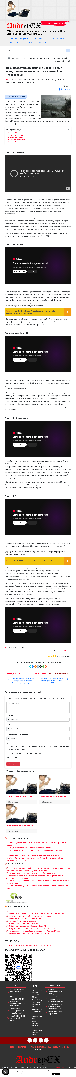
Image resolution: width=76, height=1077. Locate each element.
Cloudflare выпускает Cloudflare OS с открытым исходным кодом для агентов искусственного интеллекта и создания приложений (38, 869)
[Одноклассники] (35, 666)
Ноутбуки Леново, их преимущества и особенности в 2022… (55, 1006)
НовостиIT (43, 674)
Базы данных (58, 39)
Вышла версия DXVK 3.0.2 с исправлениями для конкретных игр (34, 855)
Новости (42, 43)
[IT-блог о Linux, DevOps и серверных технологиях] (18, 9)
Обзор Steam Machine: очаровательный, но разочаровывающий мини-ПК (17, 993)
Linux (34, 39)
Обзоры (32, 43)
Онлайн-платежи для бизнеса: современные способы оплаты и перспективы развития (38, 887)
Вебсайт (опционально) (18, 734)
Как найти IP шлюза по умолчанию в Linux (25, 918)
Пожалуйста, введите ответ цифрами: (26, 753)
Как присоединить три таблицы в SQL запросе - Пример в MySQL (34, 931)
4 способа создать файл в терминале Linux (26, 911)
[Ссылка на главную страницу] (24, 24)
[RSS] (29, 1040)
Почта (11, 725)
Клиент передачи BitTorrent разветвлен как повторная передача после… (37, 1027)
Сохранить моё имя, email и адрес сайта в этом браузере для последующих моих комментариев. (39, 748)
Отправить (14, 764)
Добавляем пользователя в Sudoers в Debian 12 (27, 926)
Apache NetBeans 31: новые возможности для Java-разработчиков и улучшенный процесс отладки (34, 877)
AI (21, 43)
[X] (40, 666)
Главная (13, 39)
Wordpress (44, 39)
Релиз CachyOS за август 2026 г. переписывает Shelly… (37, 1014)
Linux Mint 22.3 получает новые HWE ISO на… (37, 993)
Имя (11, 715)
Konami (9, 674)
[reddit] (46, 666)
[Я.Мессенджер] (30, 666)
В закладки (66, 89)
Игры (15, 80)
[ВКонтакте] (33, 666)
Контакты (38, 1050)
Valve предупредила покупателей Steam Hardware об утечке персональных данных (37, 844)
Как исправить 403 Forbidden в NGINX (23, 923)
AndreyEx (66, 651)
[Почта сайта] (35, 1040)
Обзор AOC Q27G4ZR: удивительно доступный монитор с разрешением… (17, 1002)
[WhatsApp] (43, 666)
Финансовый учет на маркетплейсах (55, 1013)
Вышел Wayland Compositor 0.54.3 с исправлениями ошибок (56, 999)
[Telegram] (38, 666)
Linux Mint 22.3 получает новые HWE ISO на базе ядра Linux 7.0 (33, 873)
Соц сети (24, 39)
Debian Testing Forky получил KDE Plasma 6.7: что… (37, 1003)
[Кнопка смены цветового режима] (5, 1071)
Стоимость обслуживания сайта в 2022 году (56, 992)
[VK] (41, 1040)
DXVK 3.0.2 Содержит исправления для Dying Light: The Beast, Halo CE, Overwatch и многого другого (34, 859)
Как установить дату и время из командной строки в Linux (32, 929)
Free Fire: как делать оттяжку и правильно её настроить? (31, 945)
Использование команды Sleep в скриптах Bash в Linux (30, 916)
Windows (14, 43)
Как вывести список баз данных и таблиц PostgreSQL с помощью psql (36, 913)
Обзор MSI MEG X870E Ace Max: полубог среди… (17, 1018)
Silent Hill (16, 674)
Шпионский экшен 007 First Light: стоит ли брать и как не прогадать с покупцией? (34, 851)
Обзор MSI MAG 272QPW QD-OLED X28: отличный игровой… (17, 1011)
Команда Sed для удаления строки (23, 921)
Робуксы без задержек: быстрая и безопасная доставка (31, 848)
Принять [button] (56, 1074)
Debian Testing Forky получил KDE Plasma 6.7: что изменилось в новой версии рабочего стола (37, 882)
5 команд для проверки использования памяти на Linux (30, 934)
